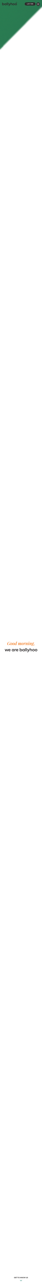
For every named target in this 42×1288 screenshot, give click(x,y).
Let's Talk (30, 4)
